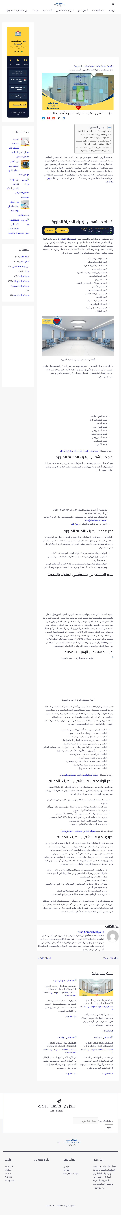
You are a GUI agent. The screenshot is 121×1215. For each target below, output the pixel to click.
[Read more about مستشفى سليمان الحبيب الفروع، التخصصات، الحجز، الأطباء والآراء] (64, 980)
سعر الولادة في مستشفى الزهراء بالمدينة (92, 147)
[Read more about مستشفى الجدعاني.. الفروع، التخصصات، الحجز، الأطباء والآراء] (96, 987)
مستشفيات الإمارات (20, 281)
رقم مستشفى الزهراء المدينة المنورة (94, 134)
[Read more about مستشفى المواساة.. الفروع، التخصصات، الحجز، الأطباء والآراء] (103, 1037)
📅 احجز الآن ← (62, 230)
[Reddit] (53, 118)
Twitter (8, 1173)
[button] (113, 4)
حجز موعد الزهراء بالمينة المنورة (96, 137)
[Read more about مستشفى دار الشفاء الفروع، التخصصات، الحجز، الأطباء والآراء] (66, 1037)
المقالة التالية (44, 958)
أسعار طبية (24, 257)
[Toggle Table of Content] (108, 127)
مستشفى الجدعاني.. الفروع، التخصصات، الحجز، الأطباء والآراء (98, 1001)
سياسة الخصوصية (70, 1173)
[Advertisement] (78, 39)
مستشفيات (109, 1006)
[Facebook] (64, 118)
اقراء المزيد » (107, 1031)
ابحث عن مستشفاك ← (18, 104)
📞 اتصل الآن (50, 230)
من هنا (75, 524)
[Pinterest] (48, 118)
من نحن (66, 1166)
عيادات (26, 271)
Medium (8, 1170)
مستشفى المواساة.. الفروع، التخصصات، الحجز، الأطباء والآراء (98, 1044)
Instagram (9, 1180)
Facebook (9, 1166)
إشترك (109, 1127)
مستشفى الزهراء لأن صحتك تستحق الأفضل (79, 451)
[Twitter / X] (59, 118)
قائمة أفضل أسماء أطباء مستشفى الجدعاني (78, 775)
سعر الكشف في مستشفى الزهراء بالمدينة (92, 140)
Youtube (8, 1177)
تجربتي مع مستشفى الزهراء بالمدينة (95, 150)
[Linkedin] (43, 118)
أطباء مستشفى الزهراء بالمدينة (96, 144)
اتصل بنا (66, 1170)
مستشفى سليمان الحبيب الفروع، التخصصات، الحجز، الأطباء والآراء (60, 987)
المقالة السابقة (110, 958)
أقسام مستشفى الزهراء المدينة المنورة (93, 131)
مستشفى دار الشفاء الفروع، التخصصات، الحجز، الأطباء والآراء (61, 1044)
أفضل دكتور (24, 261)
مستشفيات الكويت (21, 295)
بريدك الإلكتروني (105, 1121)
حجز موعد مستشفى (20, 266)
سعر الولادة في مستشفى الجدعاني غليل (78, 831)
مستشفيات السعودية (67, 239)
